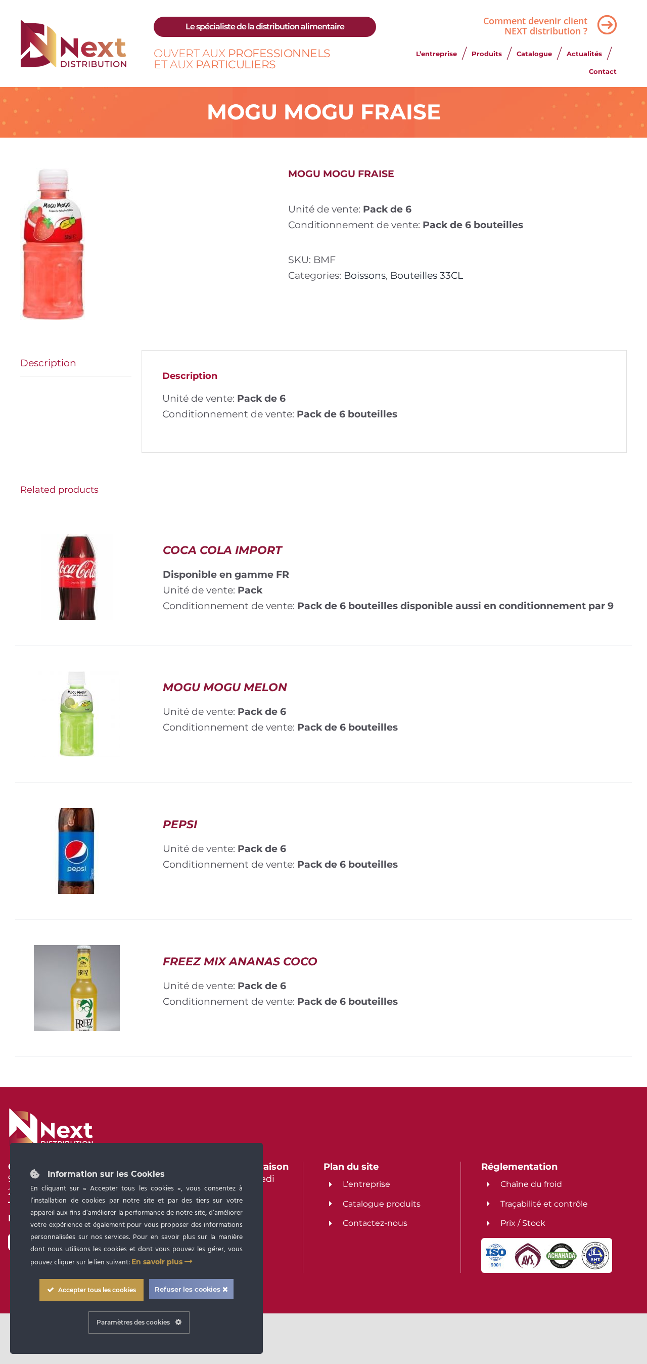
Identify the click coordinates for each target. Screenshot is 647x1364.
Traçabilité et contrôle (544, 1204)
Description (48, 363)
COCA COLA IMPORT (222, 550)
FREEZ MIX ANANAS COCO (240, 961)
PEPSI (180, 824)
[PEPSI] (76, 815)
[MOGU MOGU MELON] (77, 678)
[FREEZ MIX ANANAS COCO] (77, 953)
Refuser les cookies (188, 1289)
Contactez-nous (375, 1223)
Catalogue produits (382, 1204)
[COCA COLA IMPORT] (77, 541)
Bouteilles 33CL (426, 275)
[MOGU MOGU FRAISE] (146, 244)
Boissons (365, 275)
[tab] (75, 363)
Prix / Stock (522, 1223)
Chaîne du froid (531, 1184)
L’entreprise (366, 1184)
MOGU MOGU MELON (225, 687)
